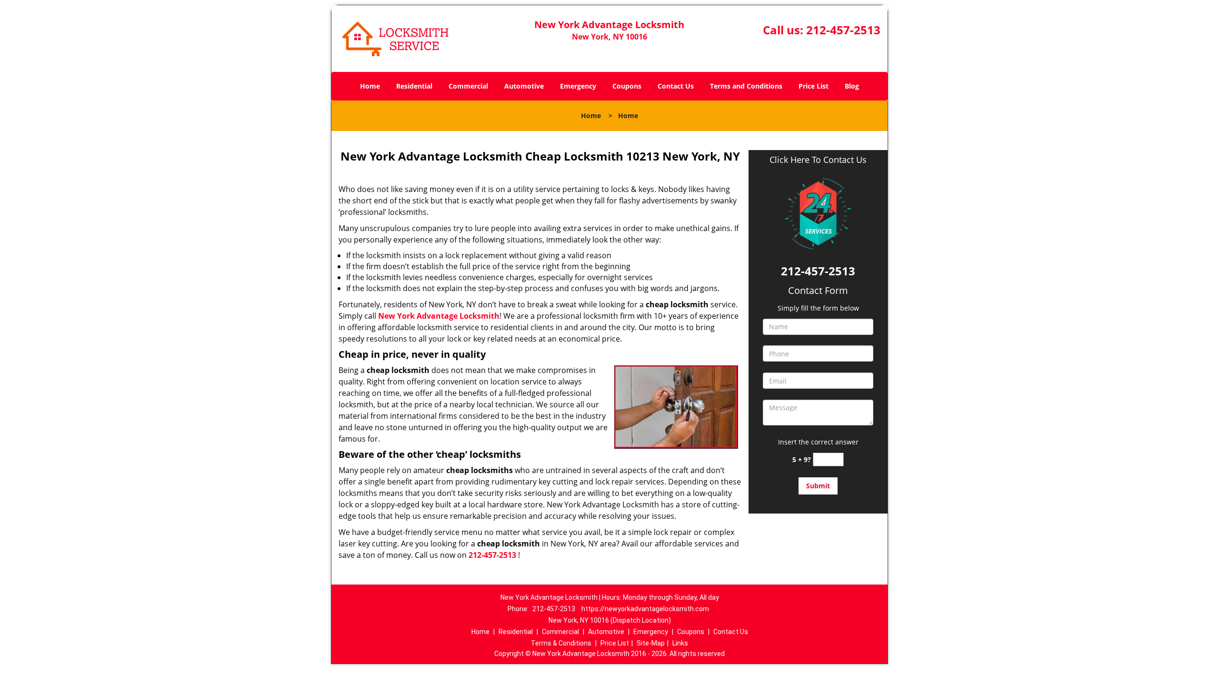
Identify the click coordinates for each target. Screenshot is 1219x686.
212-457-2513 (843, 30)
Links (680, 643)
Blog (852, 86)
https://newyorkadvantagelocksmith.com (645, 609)
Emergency (578, 86)
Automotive (524, 86)
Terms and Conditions (746, 86)
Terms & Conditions (561, 643)
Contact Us (676, 86)
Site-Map (651, 643)
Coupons (626, 86)
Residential (414, 86)
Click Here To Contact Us (818, 160)
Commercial (468, 86)
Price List (814, 86)
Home (370, 86)
